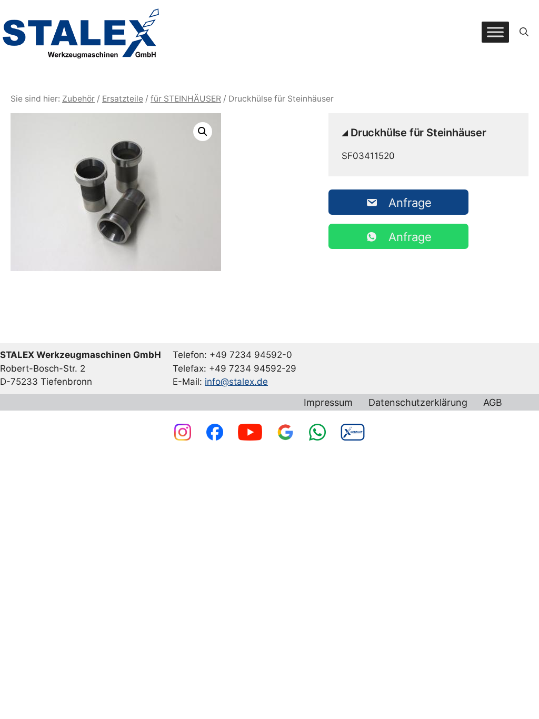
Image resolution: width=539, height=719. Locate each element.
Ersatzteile (122, 99)
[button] (524, 32)
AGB (492, 402)
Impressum (328, 402)
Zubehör (78, 99)
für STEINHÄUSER (186, 99)
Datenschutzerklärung (417, 402)
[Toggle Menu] (495, 32)
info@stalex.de (236, 381)
